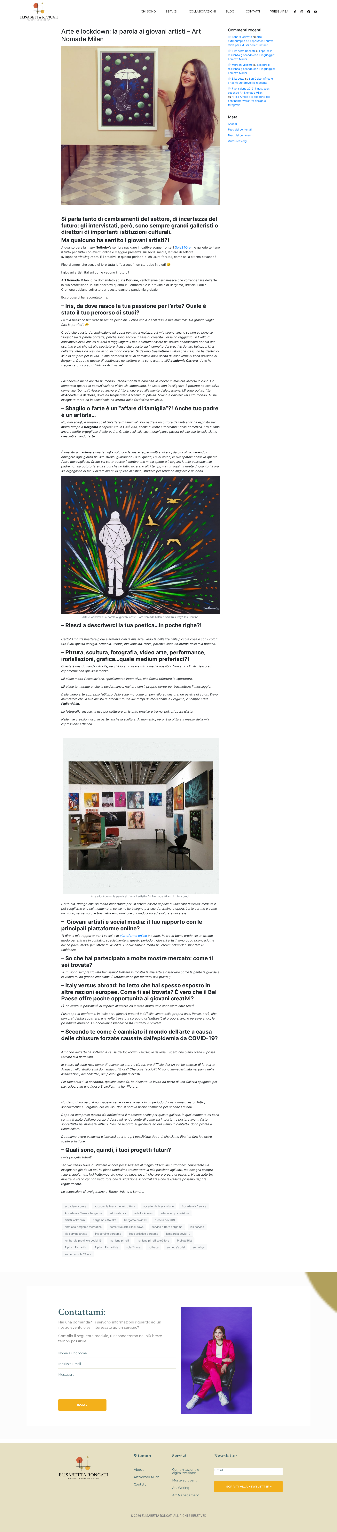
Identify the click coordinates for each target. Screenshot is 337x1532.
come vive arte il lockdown (127, 1226)
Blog (230, 11)
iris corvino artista (76, 1233)
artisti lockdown (75, 1220)
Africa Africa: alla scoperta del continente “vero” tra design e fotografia (249, 101)
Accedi (232, 123)
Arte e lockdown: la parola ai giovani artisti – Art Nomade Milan (131, 35)
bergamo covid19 (135, 1220)
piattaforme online (133, 936)
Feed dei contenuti (240, 129)
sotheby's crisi (176, 1247)
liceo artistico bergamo (143, 1233)
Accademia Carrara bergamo (83, 1213)
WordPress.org (237, 141)
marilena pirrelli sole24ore (153, 1240)
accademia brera (75, 1206)
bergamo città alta (104, 1220)
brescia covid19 (165, 1220)
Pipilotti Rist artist (76, 1247)
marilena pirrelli (119, 1240)
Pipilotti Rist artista (106, 1247)
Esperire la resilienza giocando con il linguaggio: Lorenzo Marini (251, 55)
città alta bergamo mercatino (83, 1226)
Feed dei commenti (240, 135)
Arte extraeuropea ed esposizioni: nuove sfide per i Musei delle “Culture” (250, 41)
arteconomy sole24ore (175, 1213)
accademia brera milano (158, 1206)
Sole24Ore (183, 247)
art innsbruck (118, 1213)
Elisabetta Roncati (243, 50)
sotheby (153, 1247)
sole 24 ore (133, 1247)
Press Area (279, 11)
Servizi (171, 11)
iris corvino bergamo (108, 1233)
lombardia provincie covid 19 (83, 1240)
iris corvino (197, 1226)
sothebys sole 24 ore (78, 1254)
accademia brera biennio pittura (114, 1206)
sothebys (199, 1247)
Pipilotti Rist (184, 1240)
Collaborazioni (202, 11)
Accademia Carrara (194, 1206)
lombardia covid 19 (178, 1233)
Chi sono (148, 11)
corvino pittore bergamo (167, 1226)
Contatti (253, 11)
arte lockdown (143, 1213)
